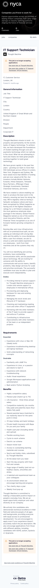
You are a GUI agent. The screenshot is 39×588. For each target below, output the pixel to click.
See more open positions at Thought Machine (19, 563)
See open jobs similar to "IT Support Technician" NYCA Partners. (21, 69)
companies (12, 37)
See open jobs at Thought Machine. (21, 65)
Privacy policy (15, 583)
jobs (3, 37)
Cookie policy (24, 583)
